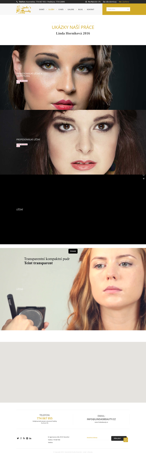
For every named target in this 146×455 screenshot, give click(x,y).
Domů (41, 9)
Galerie (71, 9)
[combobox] (118, 9)
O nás (60, 9)
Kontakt (90, 9)
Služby (51, 9)
